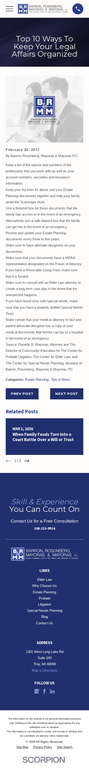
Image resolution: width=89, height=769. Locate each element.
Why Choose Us (44, 586)
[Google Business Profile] (36, 691)
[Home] (43, 9)
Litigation (44, 604)
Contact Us (44, 623)
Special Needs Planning (44, 610)
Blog (44, 617)
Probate (44, 598)
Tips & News (60, 379)
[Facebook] (44, 691)
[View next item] (26, 461)
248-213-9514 (44, 528)
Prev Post (22, 393)
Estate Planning (36, 379)
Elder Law (44, 579)
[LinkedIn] (52, 691)
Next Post (66, 393)
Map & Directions (45, 670)
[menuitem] (22, 747)
